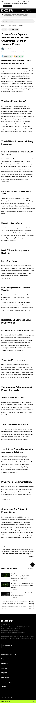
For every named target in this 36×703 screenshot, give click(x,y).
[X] (2, 698)
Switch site (7, 6)
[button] (23, 11)
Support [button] (4, 673)
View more (30, 568)
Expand (31, 556)
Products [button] (4, 663)
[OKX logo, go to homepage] (7, 10)
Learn (3, 25)
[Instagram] (8, 698)
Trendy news (12, 25)
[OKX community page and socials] (14, 698)
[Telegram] (5, 698)
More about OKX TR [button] (8, 654)
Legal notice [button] (5, 659)
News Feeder (8, 48)
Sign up (28, 10)
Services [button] (4, 668)
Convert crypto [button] (6, 682)
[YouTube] (11, 698)
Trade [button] (3, 686)
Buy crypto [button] (5, 677)
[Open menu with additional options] (34, 10)
